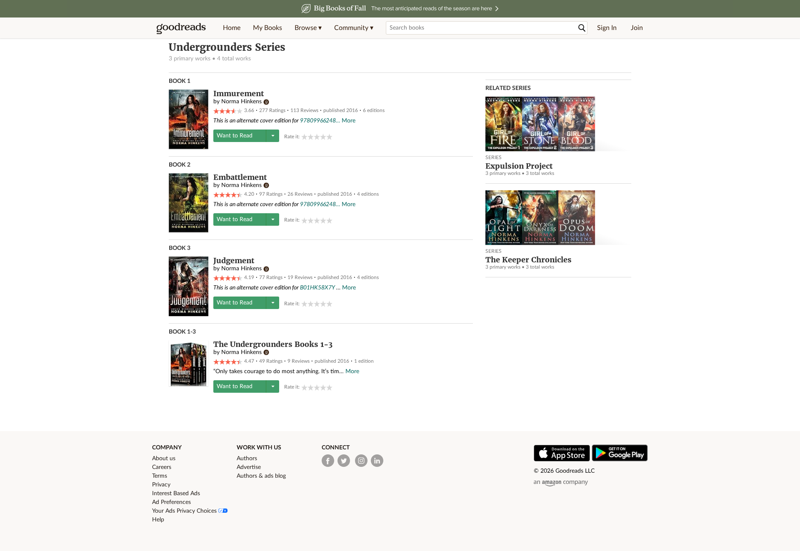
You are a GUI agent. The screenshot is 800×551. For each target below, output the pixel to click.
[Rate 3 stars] (317, 137)
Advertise (249, 467)
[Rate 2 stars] (311, 137)
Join (637, 28)
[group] (316, 137)
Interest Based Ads (176, 493)
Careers (161, 467)
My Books (267, 28)
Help (158, 520)
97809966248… (320, 121)
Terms (159, 476)
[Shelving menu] (272, 136)
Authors (247, 458)
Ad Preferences (171, 502)
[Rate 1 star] (304, 137)
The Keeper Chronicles (528, 259)
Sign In (607, 28)
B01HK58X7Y (317, 288)
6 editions (374, 110)
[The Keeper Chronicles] (558, 217)
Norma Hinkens (241, 102)
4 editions (368, 194)
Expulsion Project (518, 166)
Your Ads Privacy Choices (185, 511)
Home (231, 28)
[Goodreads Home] (181, 27)
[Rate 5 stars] (329, 137)
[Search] (582, 28)
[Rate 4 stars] (323, 137)
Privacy (161, 485)
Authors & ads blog (261, 476)
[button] (308, 27)
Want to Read (234, 136)
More (348, 121)
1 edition (364, 361)
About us (163, 458)
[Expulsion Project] (558, 124)
